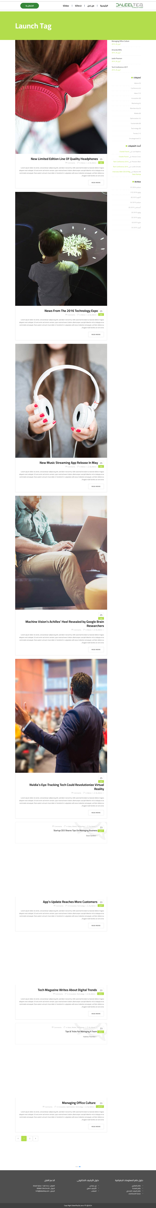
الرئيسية (104, 6)
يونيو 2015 (137, 217)
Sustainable (135, 123)
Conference (135, 88)
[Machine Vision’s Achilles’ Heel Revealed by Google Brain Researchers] (61, 552)
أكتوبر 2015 (137, 197)
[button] (79, 1166)
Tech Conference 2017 (120, 67)
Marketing (135, 103)
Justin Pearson (117, 58)
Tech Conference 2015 (120, 161)
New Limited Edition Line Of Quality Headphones (64, 159)
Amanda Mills (117, 49)
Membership (134, 108)
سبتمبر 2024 (136, 187)
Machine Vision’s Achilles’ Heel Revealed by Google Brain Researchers (64, 624)
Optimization (70, 1106)
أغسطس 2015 (136, 207)
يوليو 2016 (137, 192)
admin (94, 162)
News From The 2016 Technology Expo (71, 311)
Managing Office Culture (79, 1103)
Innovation (73, 905)
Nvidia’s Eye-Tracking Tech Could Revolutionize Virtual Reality (66, 787)
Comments (71, 162)
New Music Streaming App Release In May (69, 463)
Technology (81, 826)
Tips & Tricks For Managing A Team (81, 1031)
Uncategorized (134, 138)
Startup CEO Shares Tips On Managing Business (75, 830)
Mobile (74, 826)
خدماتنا (78, 6)
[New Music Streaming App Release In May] (61, 400)
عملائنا (66, 6)
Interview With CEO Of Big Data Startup (126, 173)
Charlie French (124, 151)
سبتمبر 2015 (136, 202)
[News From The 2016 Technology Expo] (61, 248)
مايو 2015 (137, 222)
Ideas (70, 826)
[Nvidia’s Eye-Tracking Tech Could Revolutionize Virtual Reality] (61, 715)
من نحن (90, 6)
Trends (135, 133)
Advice (83, 162)
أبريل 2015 (137, 227)
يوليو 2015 (137, 212)
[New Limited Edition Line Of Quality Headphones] (61, 96)
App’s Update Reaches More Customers (70, 902)
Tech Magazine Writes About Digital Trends (67, 990)
